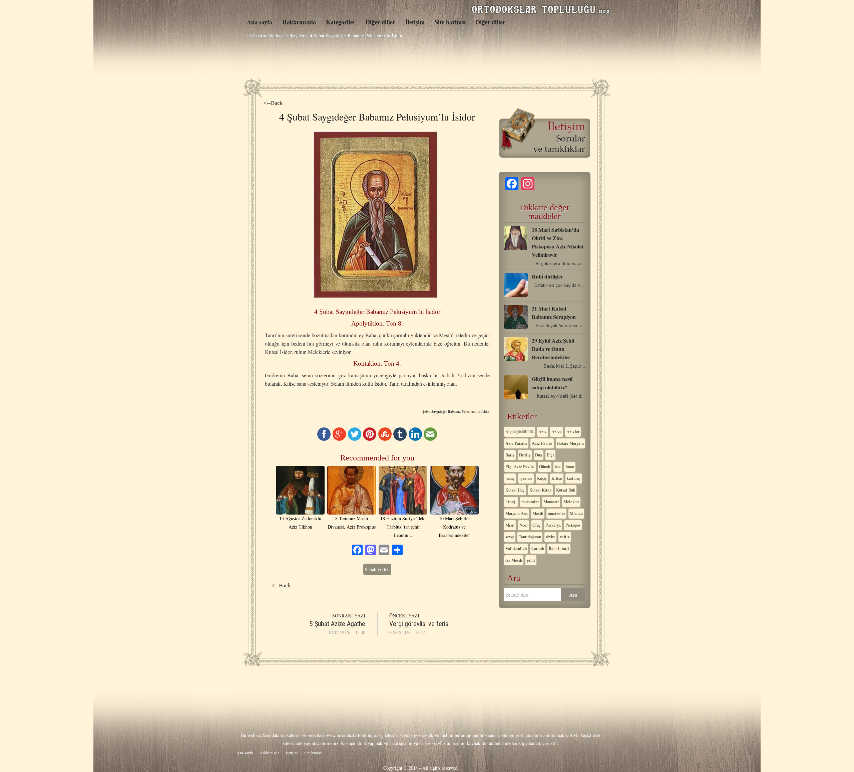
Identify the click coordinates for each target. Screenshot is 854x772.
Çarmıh (537, 548)
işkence (525, 478)
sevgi (509, 537)
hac (558, 466)
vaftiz (565, 537)
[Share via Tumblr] (400, 439)
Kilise (556, 478)
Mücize (576, 513)
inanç (510, 478)
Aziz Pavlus (542, 443)
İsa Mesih (513, 560)
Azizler (572, 431)
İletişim (415, 22)
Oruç (536, 525)
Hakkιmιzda (299, 22)
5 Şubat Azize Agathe (337, 624)
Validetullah (516, 548)
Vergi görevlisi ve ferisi (419, 624)
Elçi (550, 455)
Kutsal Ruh (565, 490)
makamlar (530, 502)
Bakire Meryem (570, 443)
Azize (556, 431)
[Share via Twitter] (354, 439)
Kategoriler (341, 22)
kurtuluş (573, 478)
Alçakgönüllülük (519, 431)
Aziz (542, 431)
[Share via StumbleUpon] (385, 439)
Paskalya (553, 525)
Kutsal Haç (515, 490)
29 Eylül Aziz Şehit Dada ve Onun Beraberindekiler (553, 349)
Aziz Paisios (516, 443)
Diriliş (524, 455)
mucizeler (556, 513)
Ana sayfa (259, 22)
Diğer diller (380, 22)
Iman (569, 466)
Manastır (551, 502)
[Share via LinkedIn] (415, 439)
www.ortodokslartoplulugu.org (355, 735)
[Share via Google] (339, 439)
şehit (531, 560)
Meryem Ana (516, 513)
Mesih (537, 513)
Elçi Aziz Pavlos (519, 466)
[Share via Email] (430, 439)
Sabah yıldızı (377, 569)
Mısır (510, 525)
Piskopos (572, 525)
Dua (538, 455)
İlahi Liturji (559, 548)
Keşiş (542, 478)
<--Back (273, 103)
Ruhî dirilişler (547, 276)
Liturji (511, 502)
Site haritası (450, 22)
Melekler (571, 502)
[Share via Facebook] (324, 439)
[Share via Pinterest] (369, 439)
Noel (523, 525)
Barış (509, 455)
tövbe (550, 537)
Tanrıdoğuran (530, 537)
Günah (544, 466)
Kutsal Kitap (540, 490)
